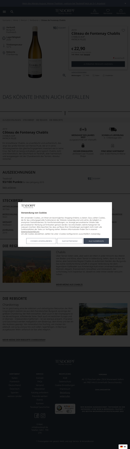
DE (125, 447)
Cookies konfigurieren (41, 241)
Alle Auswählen (96, 241)
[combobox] (123, 446)
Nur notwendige (70, 241)
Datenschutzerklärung (30, 231)
